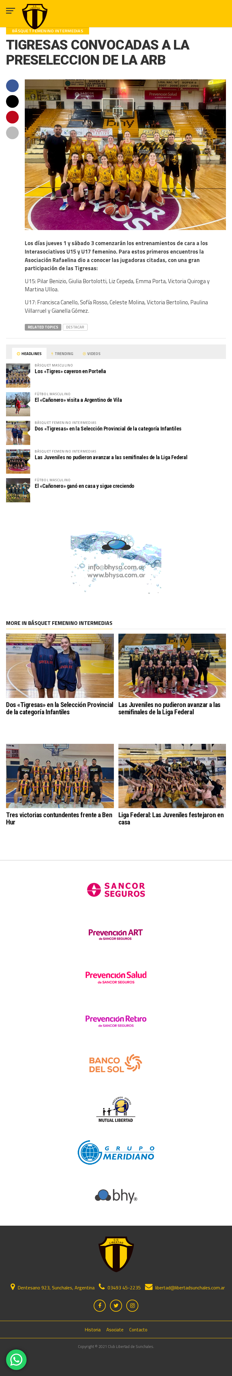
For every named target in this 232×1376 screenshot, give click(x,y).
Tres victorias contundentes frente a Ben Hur (59, 818)
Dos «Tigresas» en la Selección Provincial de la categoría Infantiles (108, 428)
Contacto (138, 1329)
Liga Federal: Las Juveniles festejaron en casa (171, 818)
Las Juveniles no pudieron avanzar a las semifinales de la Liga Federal (111, 457)
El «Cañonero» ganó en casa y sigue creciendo (84, 486)
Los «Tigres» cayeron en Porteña (70, 371)
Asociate (115, 1329)
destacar (75, 327)
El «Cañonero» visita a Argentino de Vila (78, 400)
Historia (93, 1329)
